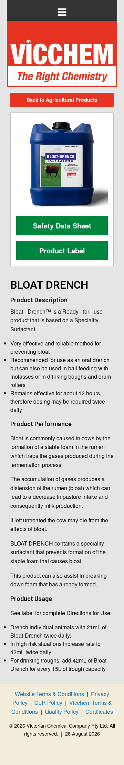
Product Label (62, 250)
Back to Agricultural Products (62, 99)
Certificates (99, 712)
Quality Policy (62, 712)
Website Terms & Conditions (49, 694)
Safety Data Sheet (62, 225)
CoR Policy (48, 702)
